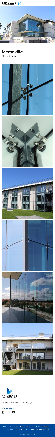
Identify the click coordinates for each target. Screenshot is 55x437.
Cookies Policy (9, 426)
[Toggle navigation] (50, 3)
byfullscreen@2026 (27, 434)
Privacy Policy (24, 426)
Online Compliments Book (39, 429)
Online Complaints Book (15, 429)
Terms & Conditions (41, 426)
